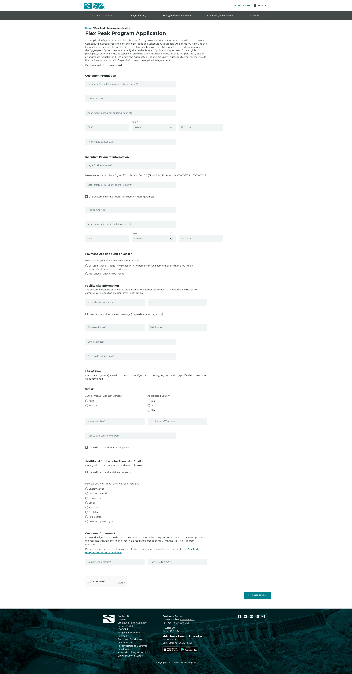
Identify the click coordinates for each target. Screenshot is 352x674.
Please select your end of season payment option (112, 260)
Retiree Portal (125, 626)
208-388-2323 (187, 619)
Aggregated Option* (159, 396)
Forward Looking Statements (134, 652)
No (152, 405)
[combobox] (154, 127)
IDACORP (123, 629)
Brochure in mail (98, 493)
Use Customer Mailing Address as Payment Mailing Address (121, 196)
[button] (204, 562)
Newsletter (95, 498)
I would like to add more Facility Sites (109, 447)
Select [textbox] (137, 127)
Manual (93, 405)
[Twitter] (246, 616)
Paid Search (95, 517)
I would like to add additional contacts (110, 472)
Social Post (95, 507)
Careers (122, 619)
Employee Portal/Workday (132, 622)
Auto (91, 401)
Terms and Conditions (130, 639)
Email (92, 503)
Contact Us (124, 616)
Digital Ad (94, 512)
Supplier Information (129, 632)
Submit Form (257, 595)
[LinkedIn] (258, 616)
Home (88, 28)
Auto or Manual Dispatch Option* (103, 396)
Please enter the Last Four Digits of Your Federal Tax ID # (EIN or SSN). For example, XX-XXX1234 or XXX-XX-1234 (146, 175)
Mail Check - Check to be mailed (106, 273)
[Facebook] (240, 616)
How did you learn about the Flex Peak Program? (112, 483)
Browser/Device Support (131, 655)
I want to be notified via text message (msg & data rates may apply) (126, 314)
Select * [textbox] (138, 238)
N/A (153, 410)
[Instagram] (263, 616)
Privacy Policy (125, 642)
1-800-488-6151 (181, 622)
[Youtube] (252, 616)
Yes (153, 401)
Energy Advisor (97, 489)
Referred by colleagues (101, 521)
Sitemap (122, 636)
